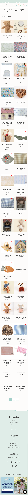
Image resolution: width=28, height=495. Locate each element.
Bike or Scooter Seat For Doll (21, 102)
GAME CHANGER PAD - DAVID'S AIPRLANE (21, 124)
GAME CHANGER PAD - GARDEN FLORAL (21, 58)
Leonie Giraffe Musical (20, 235)
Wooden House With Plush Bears (7, 123)
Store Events (14, 429)
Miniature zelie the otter (20, 387)
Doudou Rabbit (7, 276)
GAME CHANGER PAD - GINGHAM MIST (7, 213)
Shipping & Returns (14, 426)
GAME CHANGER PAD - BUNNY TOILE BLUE (7, 80)
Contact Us (14, 424)
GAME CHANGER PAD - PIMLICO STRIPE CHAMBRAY (21, 340)
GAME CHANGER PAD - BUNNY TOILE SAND (7, 191)
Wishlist (14, 441)
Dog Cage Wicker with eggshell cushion (7, 340)
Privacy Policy (14, 443)
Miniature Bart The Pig (20, 212)
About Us (14, 420)
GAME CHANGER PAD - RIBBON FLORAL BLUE (21, 191)
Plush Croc (21, 144)
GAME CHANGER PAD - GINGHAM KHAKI (21, 168)
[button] (17, 5)
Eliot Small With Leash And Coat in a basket (7, 146)
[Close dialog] (26, 478)
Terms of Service (14, 445)
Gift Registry (14, 438)
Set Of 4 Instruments (21, 36)
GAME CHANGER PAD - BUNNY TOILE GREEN (7, 58)
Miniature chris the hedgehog (7, 387)
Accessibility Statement (14, 447)
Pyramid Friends (21, 269)
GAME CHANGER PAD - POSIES (7, 102)
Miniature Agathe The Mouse (21, 318)
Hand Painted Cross (21, 79)
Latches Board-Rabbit (20, 256)
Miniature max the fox (21, 373)
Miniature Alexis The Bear (7, 235)
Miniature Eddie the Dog (20, 297)
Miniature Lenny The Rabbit (7, 318)
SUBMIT (7, 491)
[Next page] (17, 399)
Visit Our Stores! (14, 422)
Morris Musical (7, 35)
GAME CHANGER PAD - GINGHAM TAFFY (7, 362)
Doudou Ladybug (7, 167)
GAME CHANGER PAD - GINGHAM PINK (21, 362)
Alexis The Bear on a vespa (7, 297)
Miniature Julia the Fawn (7, 373)
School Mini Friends (7, 256)
